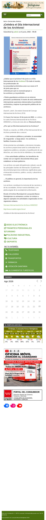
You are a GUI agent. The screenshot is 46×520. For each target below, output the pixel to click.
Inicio (5, 21)
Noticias (18, 21)
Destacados (12, 21)
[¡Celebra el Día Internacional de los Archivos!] (23, 56)
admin (16, 32)
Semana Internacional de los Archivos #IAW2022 (20, 205)
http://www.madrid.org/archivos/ (15, 209)
